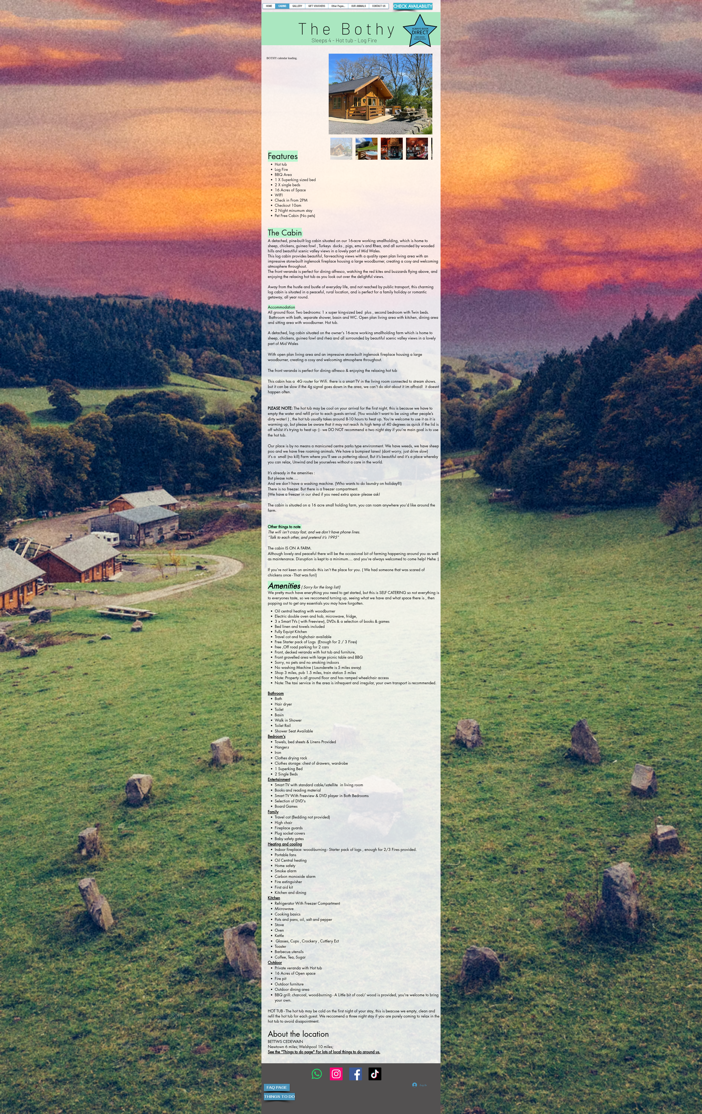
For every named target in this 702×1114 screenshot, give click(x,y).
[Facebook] (355, 1073)
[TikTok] (375, 1073)
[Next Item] (426, 94)
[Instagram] (336, 1073)
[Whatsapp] (316, 1073)
